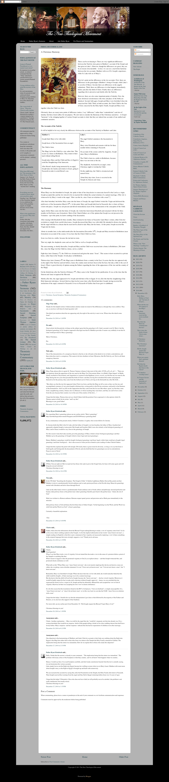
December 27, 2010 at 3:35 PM (56, 686)
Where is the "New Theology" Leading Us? (140, 244)
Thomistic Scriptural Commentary (75, 295)
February (141, 412)
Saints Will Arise (139, 94)
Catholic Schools (29, 271)
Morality (28, 297)
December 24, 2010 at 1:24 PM (56, 318)
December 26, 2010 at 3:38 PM (56, 611)
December (141, 293)
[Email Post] (67, 293)
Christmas (49, 295)
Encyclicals (33, 280)
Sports (34, 331)
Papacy (22, 302)
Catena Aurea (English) (140, 145)
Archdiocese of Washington (139, 80)
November (141, 387)
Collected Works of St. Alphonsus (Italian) (140, 158)
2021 (137, 259)
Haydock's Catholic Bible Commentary (139, 177)
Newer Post (46, 756)
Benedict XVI (24, 266)
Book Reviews (26, 269)
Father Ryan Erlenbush (54, 368)
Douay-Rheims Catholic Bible (141, 167)
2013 (137, 281)
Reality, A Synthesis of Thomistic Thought (140, 226)
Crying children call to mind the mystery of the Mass (27, 87)
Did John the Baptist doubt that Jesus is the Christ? (143, 367)
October (140, 390)
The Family (32, 335)
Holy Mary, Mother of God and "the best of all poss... (143, 299)
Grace (135, 217)
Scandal (27, 324)
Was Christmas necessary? (142, 345)
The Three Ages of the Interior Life (140, 231)
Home (23, 41)
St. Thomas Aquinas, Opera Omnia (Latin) (140, 186)
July (139, 399)
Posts (138, 50)
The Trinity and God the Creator (141, 240)
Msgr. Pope (50, 304)
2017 (137, 272)
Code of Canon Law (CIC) (139, 149)
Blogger (88, 776)
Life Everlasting (138, 220)
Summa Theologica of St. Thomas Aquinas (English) (140, 191)
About (51, 41)
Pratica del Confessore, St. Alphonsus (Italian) (140, 181)
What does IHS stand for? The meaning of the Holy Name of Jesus (27, 173)
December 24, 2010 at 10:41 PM (56, 471)
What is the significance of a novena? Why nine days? (27, 215)
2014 (137, 278)
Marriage (23, 295)
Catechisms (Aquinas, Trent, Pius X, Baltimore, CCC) (140, 141)
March (140, 409)
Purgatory (28, 306)
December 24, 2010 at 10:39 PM (56, 454)
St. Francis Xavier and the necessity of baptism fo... (143, 380)
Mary (34, 295)
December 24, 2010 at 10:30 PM (56, 404)
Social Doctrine (24, 331)
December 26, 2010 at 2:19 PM (56, 540)
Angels (22, 264)
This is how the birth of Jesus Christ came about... (142, 333)
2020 (137, 262)
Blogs (34, 266)
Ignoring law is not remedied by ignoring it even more (140, 113)
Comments (139, 54)
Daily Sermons (26, 275)
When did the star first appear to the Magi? (142, 306)
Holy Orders (23, 291)
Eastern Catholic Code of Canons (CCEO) (140, 172)
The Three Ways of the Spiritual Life (140, 235)
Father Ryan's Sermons (37, 41)
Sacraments (24, 310)
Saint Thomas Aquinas (28, 321)
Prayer (33, 304)
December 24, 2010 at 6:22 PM (56, 344)
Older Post (123, 756)
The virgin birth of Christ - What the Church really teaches (27, 108)
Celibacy (22, 273)
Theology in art (26, 349)
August (140, 396)
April (140, 406)
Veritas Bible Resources (140, 196)
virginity (28, 360)
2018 (137, 269)
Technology (25, 333)
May (139, 402)
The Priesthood (30, 337)
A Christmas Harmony (141, 340)
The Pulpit (136, 69)
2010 (137, 290)
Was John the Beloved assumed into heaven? (142, 324)
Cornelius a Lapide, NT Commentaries (140, 163)
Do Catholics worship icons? (143, 373)
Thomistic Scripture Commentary (26, 410)
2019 (137, 265)
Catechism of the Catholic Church (138, 135)
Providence (137, 222)
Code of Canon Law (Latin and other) (139, 154)
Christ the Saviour (139, 214)
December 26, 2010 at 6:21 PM (56, 628)
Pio (47, 325)
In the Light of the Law (140, 108)
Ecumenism (23, 280)
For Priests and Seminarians (83, 41)
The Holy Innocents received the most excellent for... (142, 315)
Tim (47, 478)
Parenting (30, 302)
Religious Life (25, 308)
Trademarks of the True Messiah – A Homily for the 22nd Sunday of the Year (140, 85)
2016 (137, 275)
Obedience (30, 300)
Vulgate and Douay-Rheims (139, 200)
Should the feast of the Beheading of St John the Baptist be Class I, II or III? (140, 98)
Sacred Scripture (58, 295)
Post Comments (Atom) (57, 762)
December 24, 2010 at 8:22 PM (56, 361)
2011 (137, 287)
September (141, 393)
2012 (137, 284)
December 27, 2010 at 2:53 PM (56, 645)
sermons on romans (26, 329)
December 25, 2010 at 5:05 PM (56, 521)
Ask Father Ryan (63, 41)
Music (21, 300)
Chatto (48, 527)
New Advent (137, 66)
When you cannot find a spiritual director (142, 359)
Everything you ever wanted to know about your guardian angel (27, 194)
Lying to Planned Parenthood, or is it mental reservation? (26, 66)
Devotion (23, 277)
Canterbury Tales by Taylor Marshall (140, 121)
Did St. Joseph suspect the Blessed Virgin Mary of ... (142, 351)
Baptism (31, 264)
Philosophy (23, 304)
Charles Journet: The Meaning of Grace (139, 249)
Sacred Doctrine (28, 313)
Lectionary (28, 293)
